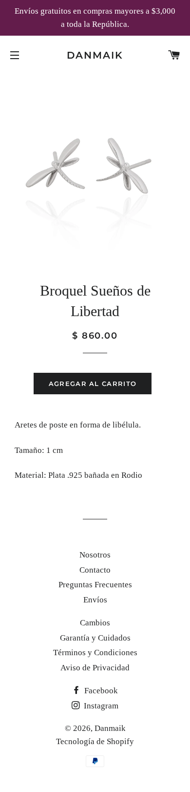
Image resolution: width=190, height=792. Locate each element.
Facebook (100, 690)
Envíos (95, 599)
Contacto (95, 570)
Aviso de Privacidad (95, 667)
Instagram (100, 705)
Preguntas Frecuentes (95, 584)
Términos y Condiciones (95, 652)
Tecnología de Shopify (95, 741)
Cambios (95, 622)
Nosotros (95, 554)
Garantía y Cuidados (95, 637)
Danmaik (95, 55)
